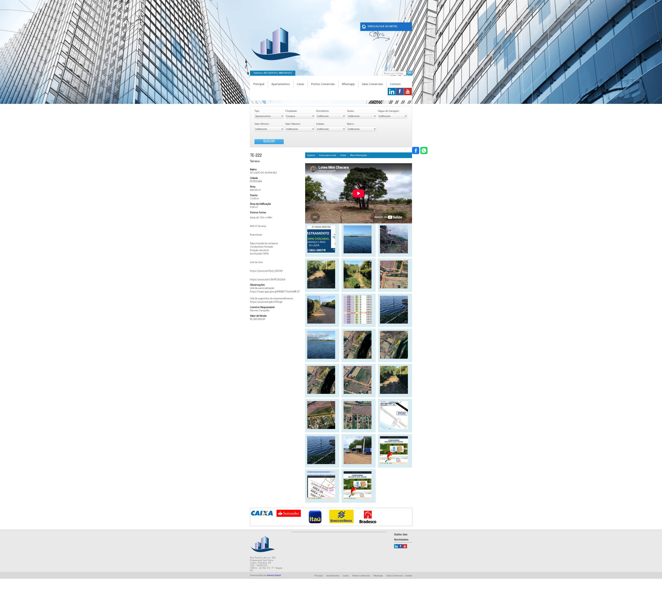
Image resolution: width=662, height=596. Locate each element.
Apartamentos (280, 84)
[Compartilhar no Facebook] (415, 151)
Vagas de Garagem (388, 111)
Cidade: (320, 123)
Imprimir (311, 155)
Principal (258, 84)
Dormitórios (322, 111)
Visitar (343, 155)
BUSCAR (269, 141)
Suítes (350, 111)
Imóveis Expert (274, 575)
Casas (300, 84)
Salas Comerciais (372, 84)
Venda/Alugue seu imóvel (383, 26)
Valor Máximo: (293, 123)
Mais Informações (358, 155)
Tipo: (257, 111)
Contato (395, 84)
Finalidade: (291, 111)
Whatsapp (348, 84)
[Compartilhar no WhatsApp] (424, 151)
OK (409, 73)
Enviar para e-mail (327, 155)
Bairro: (350, 123)
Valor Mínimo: (261, 123)
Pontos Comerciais (323, 84)
